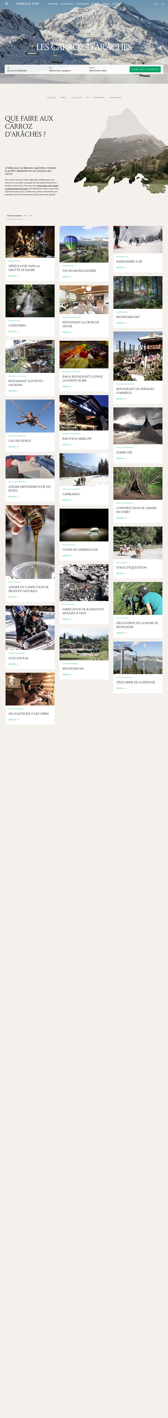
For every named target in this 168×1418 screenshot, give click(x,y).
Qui (50, 68)
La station (76, 97)
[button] (30, 268)
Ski (87, 97)
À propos (116, 4)
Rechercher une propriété (145, 69)
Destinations (67, 4)
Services (106, 4)
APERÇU (64, 97)
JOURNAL (95, 4)
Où (8, 68)
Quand (91, 68)
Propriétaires (82, 4)
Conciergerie (115, 97)
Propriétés (53, 4)
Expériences (99, 97)
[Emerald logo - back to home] (22, 3)
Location (51, 97)
